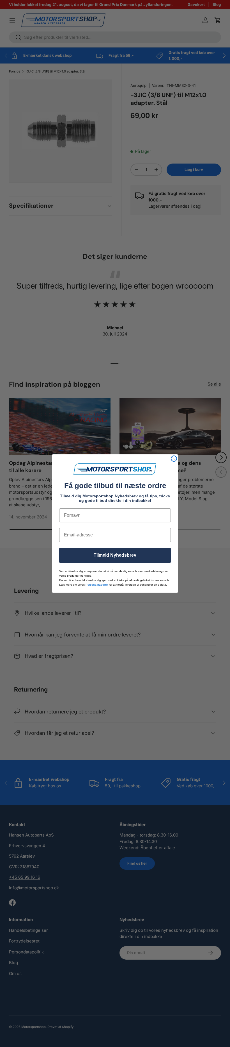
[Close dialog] (174, 458)
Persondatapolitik (97, 584)
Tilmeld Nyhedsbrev (115, 555)
